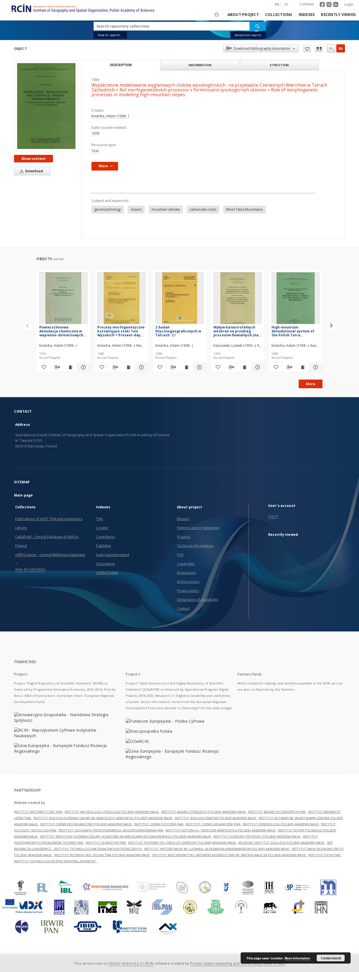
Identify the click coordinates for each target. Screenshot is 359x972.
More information (297, 958)
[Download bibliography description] (56, 367)
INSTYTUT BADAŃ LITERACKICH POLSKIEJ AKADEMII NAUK (204, 812)
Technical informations (195, 545)
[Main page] (216, 14)
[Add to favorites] (307, 48)
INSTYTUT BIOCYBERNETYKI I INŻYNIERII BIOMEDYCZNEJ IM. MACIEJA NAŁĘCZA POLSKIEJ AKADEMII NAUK (229, 855)
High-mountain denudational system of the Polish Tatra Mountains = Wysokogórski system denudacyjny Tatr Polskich (295, 331)
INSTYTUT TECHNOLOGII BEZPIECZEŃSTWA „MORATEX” (55, 861)
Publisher (103, 545)
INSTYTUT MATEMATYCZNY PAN (38, 812)
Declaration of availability (197, 599)
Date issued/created (112, 554)
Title (99, 518)
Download (33, 171)
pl (287, 4)
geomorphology (107, 209)
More (310, 384)
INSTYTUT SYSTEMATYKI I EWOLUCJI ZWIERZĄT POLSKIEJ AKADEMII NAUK (182, 842)
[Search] (258, 26)
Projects (183, 536)
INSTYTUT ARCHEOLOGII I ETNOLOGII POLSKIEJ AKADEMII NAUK (112, 812)
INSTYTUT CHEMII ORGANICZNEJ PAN (213, 824)
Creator (102, 527)
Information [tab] (199, 65)
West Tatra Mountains (244, 209)
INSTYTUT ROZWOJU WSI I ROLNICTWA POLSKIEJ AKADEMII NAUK (102, 855)
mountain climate (165, 209)
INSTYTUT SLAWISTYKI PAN (106, 842)
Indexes (307, 14)
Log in (273, 516)
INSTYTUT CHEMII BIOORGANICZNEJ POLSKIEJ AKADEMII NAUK (86, 824)
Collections (279, 14)
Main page (23, 495)
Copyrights (186, 563)
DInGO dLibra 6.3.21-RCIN (131, 963)
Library (21, 527)
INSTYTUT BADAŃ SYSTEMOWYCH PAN (277, 812)
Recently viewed (338, 14)
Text (95, 150)
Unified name (107, 572)
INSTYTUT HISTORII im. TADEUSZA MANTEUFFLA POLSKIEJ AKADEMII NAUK (220, 830)
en (341, 48)
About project (243, 14)
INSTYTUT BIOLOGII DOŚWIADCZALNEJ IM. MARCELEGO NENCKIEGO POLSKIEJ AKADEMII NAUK (103, 818)
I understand (331, 957)
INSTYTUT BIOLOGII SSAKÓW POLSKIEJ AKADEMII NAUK (216, 818)
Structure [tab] (279, 65)
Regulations (186, 572)
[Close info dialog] (319, 48)
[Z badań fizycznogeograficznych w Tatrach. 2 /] (179, 299)
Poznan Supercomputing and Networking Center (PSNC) (237, 963)
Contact (183, 608)
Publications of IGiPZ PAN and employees (48, 518)
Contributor (105, 536)
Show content (33, 158)
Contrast (307, 4)
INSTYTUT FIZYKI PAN (324, 855)
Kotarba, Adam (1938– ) (110, 116)
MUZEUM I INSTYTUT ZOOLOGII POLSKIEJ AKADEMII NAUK (281, 842)
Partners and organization (198, 527)
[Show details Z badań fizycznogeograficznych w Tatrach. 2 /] (199, 367)
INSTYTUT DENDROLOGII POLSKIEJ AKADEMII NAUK (281, 824)
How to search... (110, 35)
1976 (95, 133)
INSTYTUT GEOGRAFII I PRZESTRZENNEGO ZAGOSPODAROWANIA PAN (111, 830)
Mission (183, 518)
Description (105, 563)
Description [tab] (121, 65)
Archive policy (188, 581)
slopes (136, 209)
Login (348, 4)
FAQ (180, 554)
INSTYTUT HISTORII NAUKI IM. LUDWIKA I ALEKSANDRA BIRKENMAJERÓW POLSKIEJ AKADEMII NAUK (217, 849)
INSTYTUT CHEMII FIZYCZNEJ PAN (159, 824)
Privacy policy (188, 590)
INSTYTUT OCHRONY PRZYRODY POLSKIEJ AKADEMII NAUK (257, 836)
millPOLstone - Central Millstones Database (50, 554)
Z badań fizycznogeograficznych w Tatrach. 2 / (178, 331)
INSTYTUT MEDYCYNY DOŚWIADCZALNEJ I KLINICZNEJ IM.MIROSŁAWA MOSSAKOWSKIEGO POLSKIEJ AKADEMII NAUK (126, 836)
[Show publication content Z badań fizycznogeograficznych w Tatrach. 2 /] (186, 367)
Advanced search (248, 35)
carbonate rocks (203, 209)
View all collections (30, 569)
